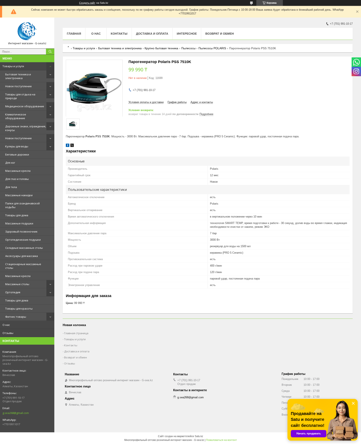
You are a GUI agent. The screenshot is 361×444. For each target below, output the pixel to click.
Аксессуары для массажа (21, 256)
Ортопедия (12, 292)
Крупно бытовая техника (161, 48)
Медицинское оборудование (24, 106)
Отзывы (8, 333)
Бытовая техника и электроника (18, 76)
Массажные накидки (19, 195)
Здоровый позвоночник (21, 231)
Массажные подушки (19, 223)
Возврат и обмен (219, 33)
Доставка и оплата (152, 33)
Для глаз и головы (17, 179)
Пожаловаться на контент (221, 440)
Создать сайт (87, 2)
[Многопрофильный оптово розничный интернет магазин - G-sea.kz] (27, 31)
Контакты (119, 33)
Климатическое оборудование (15, 116)
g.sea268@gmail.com (16, 413)
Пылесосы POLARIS (212, 48)
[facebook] (67, 146)
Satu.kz (199, 436)
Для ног (10, 162)
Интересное (187, 33)
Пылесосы (188, 48)
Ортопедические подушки (23, 240)
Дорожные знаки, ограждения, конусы (25, 128)
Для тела (11, 187)
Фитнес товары (15, 317)
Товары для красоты (19, 308)
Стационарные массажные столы (23, 266)
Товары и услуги (13, 66)
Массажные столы (17, 284)
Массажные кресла (18, 171)
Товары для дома (16, 215)
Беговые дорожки (17, 154)
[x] (72, 146)
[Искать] (50, 51)
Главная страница (76, 333)
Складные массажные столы (24, 248)
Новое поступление (18, 86)
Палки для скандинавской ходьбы (22, 205)
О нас (6, 325)
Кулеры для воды (16, 146)
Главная (74, 33)
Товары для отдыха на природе (20, 96)
